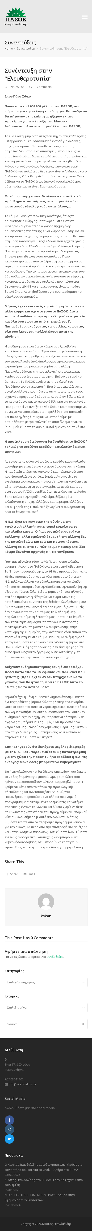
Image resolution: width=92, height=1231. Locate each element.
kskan (46, 916)
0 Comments (43, 87)
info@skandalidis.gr (22, 1084)
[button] (85, 16)
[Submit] (83, 1024)
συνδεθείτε (54, 956)
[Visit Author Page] (46, 901)
